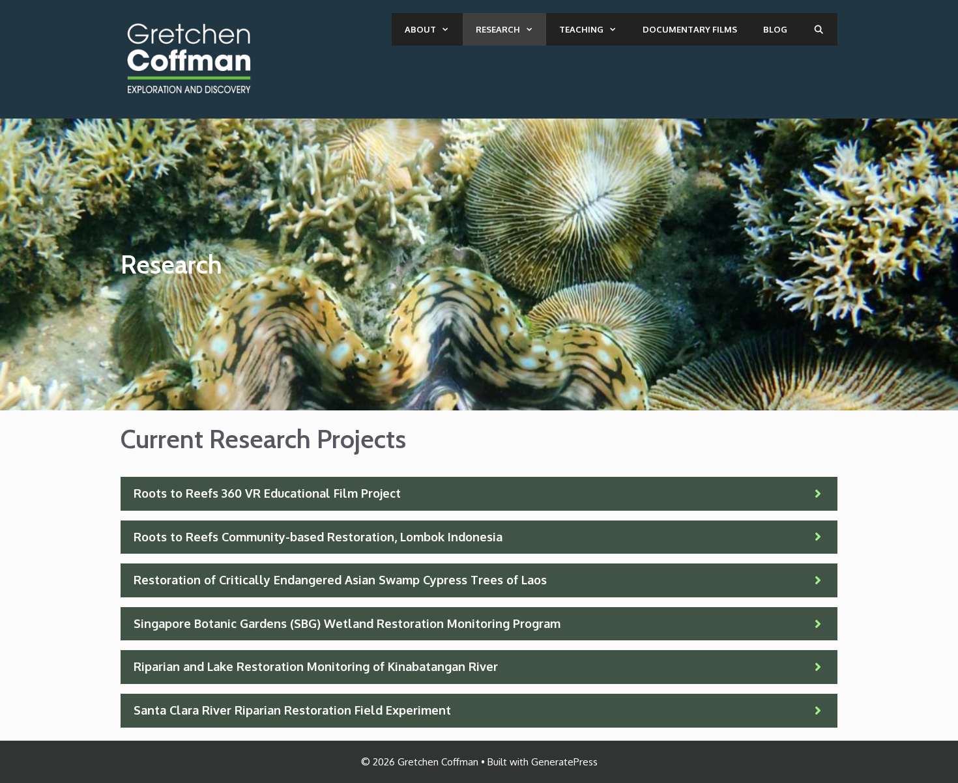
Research (498, 29)
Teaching (581, 29)
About (420, 29)
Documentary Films (690, 29)
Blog (775, 29)
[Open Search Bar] (818, 29)
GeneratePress (564, 762)
